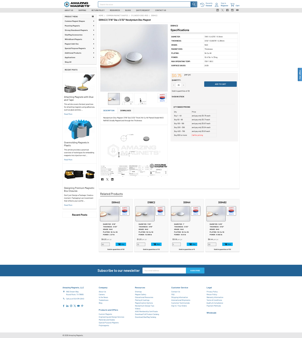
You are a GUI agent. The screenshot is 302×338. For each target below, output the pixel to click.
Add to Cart (121, 244)
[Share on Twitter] (107, 179)
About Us (69, 10)
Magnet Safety (140, 294)
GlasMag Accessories (73, 35)
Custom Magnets (105, 314)
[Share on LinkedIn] (112, 179)
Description (108, 110)
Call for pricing (197, 135)
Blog (100, 303)
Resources (115, 10)
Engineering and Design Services (111, 317)
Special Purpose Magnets (75, 48)
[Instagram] (232, 10)
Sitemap (138, 291)
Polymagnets (104, 325)
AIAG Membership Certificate (146, 311)
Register (224, 5)
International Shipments (180, 300)
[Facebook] (227, 10)
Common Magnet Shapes (75, 21)
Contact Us (160, 10)
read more (68, 114)
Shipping (82, 10)
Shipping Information (179, 297)
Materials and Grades (107, 320)
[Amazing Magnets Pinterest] (82, 305)
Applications (70, 57)
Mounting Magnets (72, 26)
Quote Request (143, 10)
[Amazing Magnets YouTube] (78, 305)
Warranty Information (215, 297)
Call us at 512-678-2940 (75, 298)
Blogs (128, 10)
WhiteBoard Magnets (73, 39)
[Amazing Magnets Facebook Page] (64, 305)
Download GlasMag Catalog (145, 317)
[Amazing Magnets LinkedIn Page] (67, 305)
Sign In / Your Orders (179, 306)
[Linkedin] (217, 10)
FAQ (172, 294)
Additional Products (73, 53)
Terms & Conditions (214, 300)
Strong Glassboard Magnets (76, 30)
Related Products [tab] (111, 193)
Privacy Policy (212, 291)
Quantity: (176, 80)
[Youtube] (237, 10)
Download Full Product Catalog (147, 314)
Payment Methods (214, 306)
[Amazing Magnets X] (75, 305)
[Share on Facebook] (102, 179)
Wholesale (211, 312)
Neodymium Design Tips (144, 306)
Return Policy (98, 10)
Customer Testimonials (180, 303)
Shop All (68, 62)
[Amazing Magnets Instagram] (71, 305)
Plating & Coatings (142, 300)
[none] (134, 58)
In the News (103, 297)
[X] (222, 10)
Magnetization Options (144, 303)
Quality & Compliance (215, 303)
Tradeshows (103, 300)
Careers (102, 294)
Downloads (125, 110)
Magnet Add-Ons (72, 44)
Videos (137, 308)
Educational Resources (144, 297)
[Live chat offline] (300, 74)
